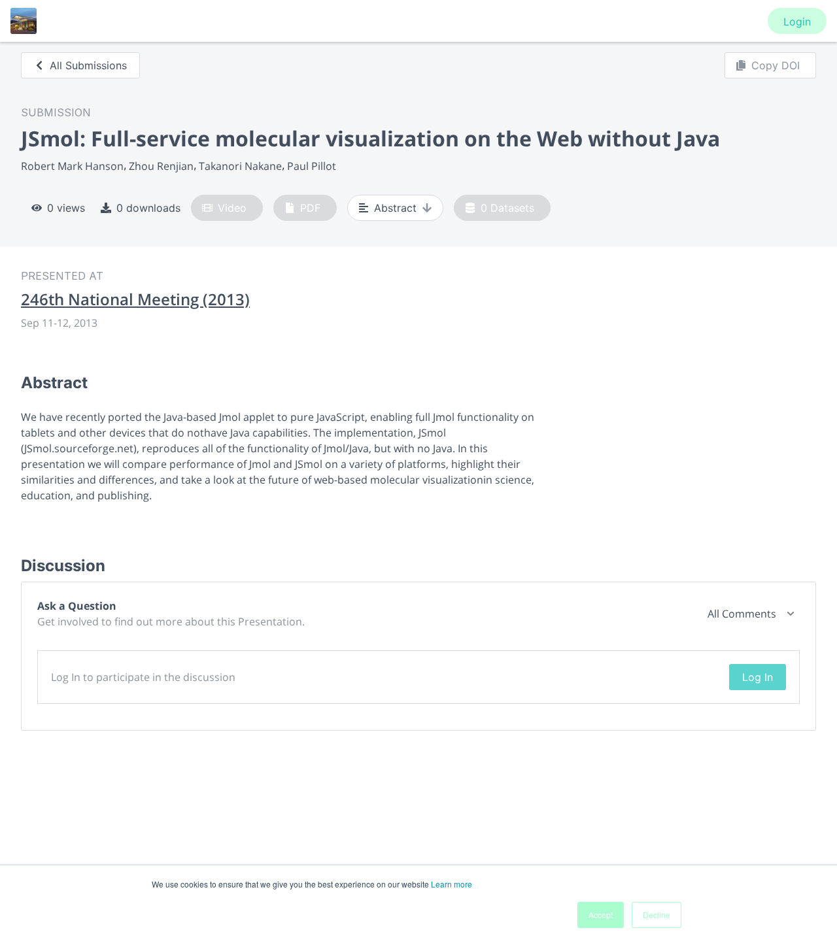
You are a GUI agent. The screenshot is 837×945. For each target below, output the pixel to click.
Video (232, 207)
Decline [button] (656, 914)
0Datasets (507, 207)
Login (797, 21)
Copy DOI (775, 65)
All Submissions (88, 65)
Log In (757, 677)
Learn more (451, 883)
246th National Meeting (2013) (135, 299)
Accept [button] (601, 914)
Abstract (395, 207)
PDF (310, 207)
